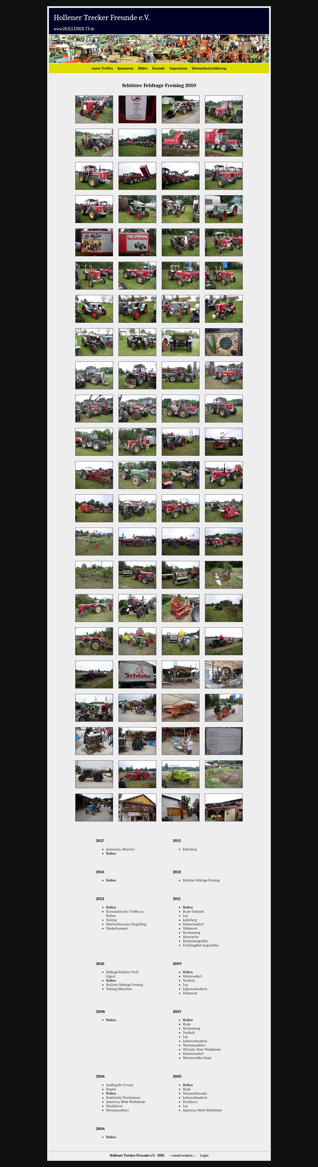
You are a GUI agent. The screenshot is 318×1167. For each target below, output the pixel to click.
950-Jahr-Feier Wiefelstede (202, 1049)
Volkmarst (190, 928)
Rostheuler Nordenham (123, 1098)
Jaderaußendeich (195, 989)
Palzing (111, 920)
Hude (187, 1024)
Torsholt (189, 980)
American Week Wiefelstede (125, 1102)
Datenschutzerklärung (209, 68)
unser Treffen (102, 68)
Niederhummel (117, 928)
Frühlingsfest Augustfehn (201, 945)
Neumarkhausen (195, 1093)
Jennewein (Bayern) (120, 849)
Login (204, 1155)
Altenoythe (191, 937)
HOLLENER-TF (74, 29)
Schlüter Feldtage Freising (201, 880)
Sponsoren (125, 68)
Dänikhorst (114, 1106)
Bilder (143, 68)
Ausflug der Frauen (119, 1085)
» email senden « (182, 1155)
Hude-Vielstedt (193, 911)
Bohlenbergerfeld (195, 941)
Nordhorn (190, 1102)
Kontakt (158, 68)
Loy (185, 916)
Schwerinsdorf (193, 924)
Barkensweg (191, 933)
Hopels (111, 1089)
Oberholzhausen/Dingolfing (126, 924)
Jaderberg (190, 849)
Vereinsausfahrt (194, 1045)
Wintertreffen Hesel (197, 1058)
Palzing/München (119, 989)
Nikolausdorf (192, 976)
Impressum (178, 68)
